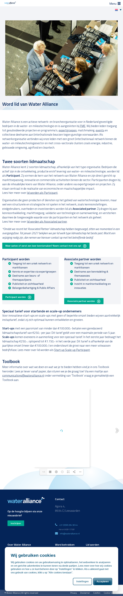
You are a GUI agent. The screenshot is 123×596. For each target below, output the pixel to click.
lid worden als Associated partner (47, 221)
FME (83, 126)
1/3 (43, 471)
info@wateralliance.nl (70, 533)
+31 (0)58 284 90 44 (68, 524)
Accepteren (103, 581)
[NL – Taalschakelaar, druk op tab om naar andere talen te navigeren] (119, 9)
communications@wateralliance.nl (23, 375)
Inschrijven (16, 523)
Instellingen (82, 581)
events (100, 130)
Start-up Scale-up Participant (72, 350)
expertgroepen (68, 130)
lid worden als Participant (42, 192)
